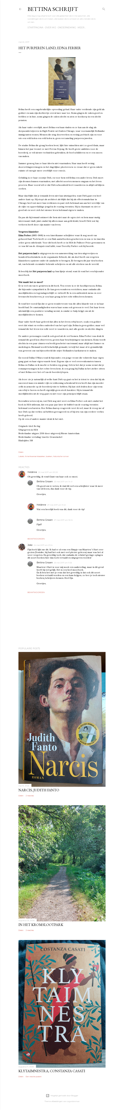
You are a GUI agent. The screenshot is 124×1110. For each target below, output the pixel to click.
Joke (30, 545)
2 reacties (30, 795)
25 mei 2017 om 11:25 (63, 563)
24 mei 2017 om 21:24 (43, 545)
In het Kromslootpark (40, 924)
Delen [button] (20, 452)
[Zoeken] (104, 8)
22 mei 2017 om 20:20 (48, 472)
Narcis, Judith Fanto (38, 790)
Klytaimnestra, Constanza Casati (51, 1071)
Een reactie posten (34, 1076)
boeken (49, 456)
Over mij (50, 27)
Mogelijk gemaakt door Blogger (64, 1095)
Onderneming (67, 27)
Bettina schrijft (53, 9)
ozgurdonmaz (73, 1101)
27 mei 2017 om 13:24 (63, 520)
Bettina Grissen (45, 481)
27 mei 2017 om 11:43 (56, 505)
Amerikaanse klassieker (35, 456)
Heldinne (32, 472)
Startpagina (35, 27)
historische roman (61, 456)
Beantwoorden (36, 539)
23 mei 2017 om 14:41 (63, 481)
